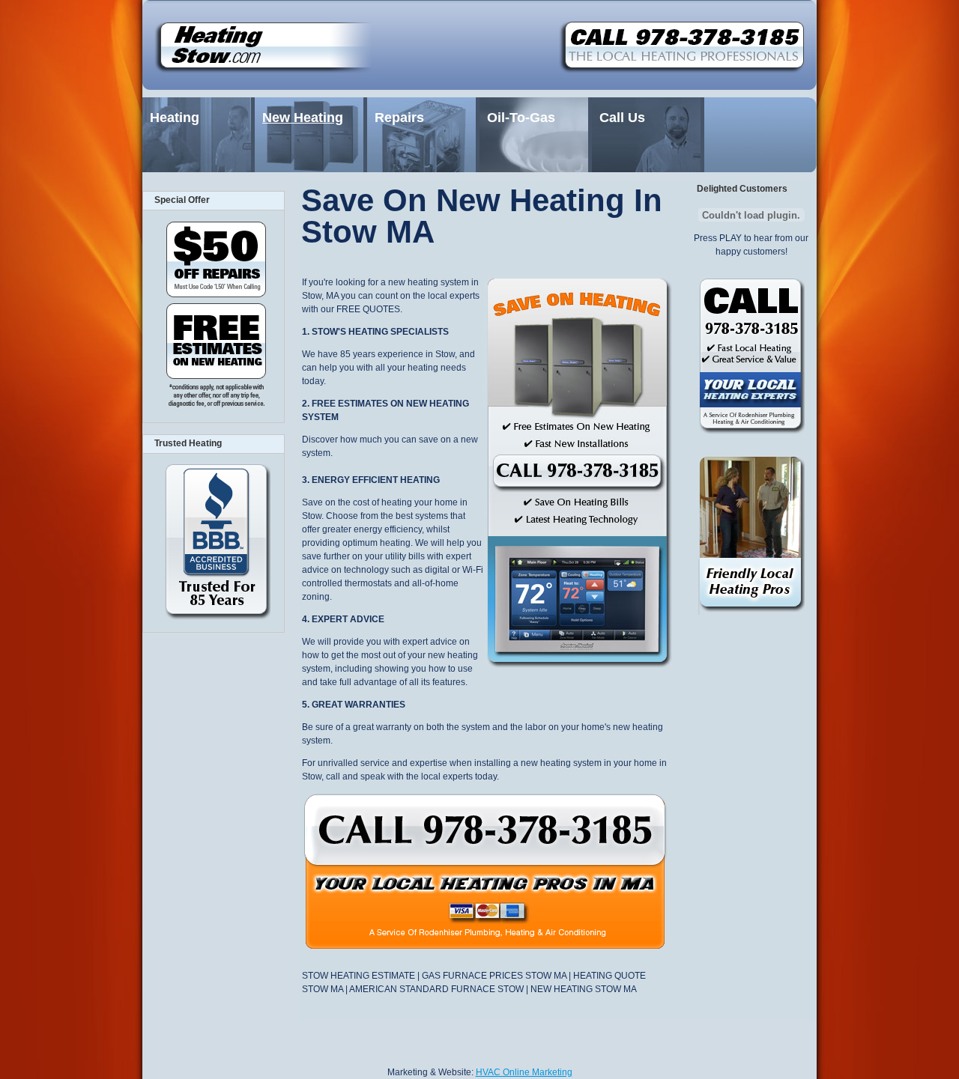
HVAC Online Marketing (524, 1072)
